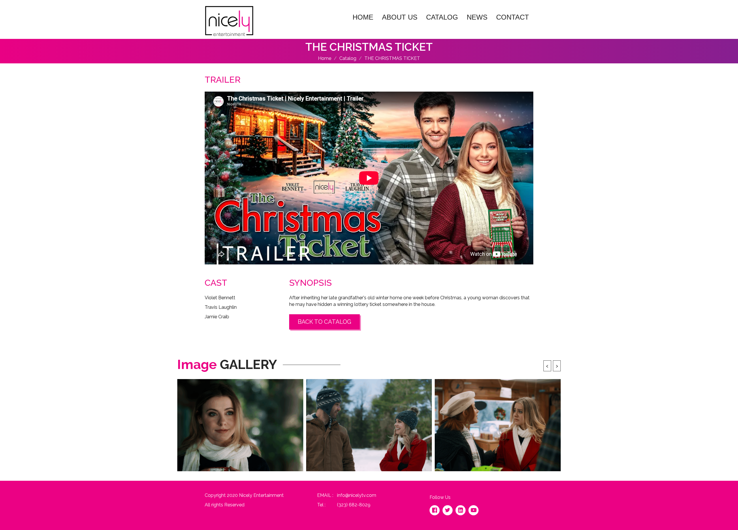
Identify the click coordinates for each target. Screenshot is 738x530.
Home (363, 17)
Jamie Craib (217, 316)
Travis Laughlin (221, 307)
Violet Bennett (220, 297)
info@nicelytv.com (356, 495)
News (477, 17)
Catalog (442, 17)
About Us (399, 17)
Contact (512, 17)
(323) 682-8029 (353, 505)
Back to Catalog (324, 321)
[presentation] (547, 365)
